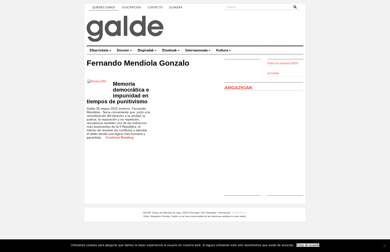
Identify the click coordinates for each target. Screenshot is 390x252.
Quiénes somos (103, 7)
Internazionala (197, 50)
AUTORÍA (273, 73)
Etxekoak (170, 50)
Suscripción (131, 7)
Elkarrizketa (100, 50)
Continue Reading (120, 137)
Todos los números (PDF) (282, 63)
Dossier (124, 50)
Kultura (223, 50)
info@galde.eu (239, 212)
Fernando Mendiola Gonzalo (138, 63)
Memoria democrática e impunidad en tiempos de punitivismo (118, 92)
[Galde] (195, 29)
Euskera (175, 7)
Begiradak (147, 50)
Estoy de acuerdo (307, 245)
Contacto (155, 7)
